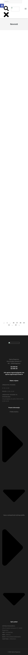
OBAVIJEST (6, 200)
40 (9, 325)
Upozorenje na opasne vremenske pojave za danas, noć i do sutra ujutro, (13, 60)
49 (15, 325)
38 (20, 323)
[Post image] (14, 47)
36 (13, 323)
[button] (2, 6)
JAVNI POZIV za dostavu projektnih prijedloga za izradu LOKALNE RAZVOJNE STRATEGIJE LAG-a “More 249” (14, 168)
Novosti (4, 65)
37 (17, 323)
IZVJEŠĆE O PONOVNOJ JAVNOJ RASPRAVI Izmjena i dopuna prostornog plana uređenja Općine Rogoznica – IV (13, 93)
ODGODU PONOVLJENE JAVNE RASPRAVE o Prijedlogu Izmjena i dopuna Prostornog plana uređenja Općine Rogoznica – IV (13, 276)
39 (24, 323)
